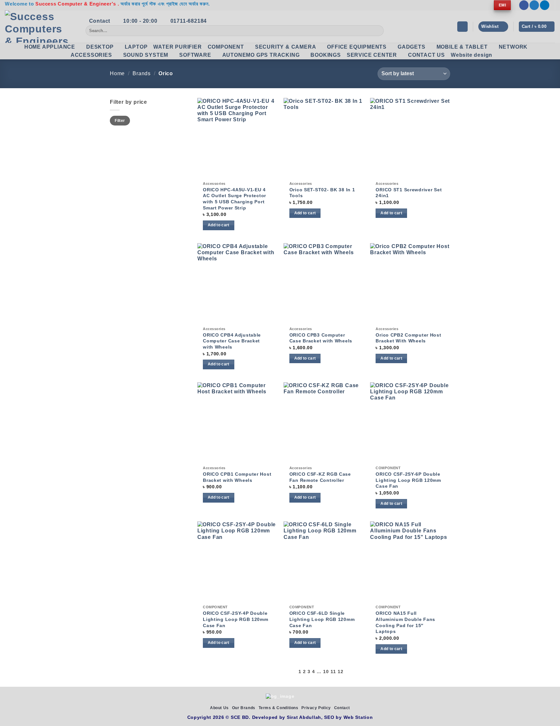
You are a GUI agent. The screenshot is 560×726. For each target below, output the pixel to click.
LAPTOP (136, 47)
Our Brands (243, 708)
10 (326, 671)
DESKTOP (100, 47)
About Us (219, 708)
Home (117, 73)
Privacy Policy (316, 708)
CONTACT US (426, 55)
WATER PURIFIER (177, 47)
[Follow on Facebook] (524, 5)
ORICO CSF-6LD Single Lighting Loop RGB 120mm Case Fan (322, 619)
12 (340, 671)
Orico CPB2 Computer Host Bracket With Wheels (408, 338)
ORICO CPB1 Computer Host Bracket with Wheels (237, 477)
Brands (142, 73)
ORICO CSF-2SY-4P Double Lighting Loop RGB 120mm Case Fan (235, 619)
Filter (120, 120)
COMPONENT (226, 47)
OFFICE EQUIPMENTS (357, 47)
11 (333, 671)
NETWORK (513, 47)
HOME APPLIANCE (49, 47)
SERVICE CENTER (372, 55)
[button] (462, 26)
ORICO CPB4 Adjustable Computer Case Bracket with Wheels (232, 341)
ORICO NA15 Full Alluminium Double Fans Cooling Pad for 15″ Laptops (405, 622)
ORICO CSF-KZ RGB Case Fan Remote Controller (320, 477)
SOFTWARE (195, 55)
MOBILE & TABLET (462, 47)
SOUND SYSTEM (146, 55)
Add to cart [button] (218, 225)
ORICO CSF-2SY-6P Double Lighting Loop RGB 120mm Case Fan (408, 480)
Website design (471, 55)
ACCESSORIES (91, 55)
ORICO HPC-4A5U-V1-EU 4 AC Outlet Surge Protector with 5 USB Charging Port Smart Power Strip (234, 198)
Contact (342, 708)
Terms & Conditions (278, 708)
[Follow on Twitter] (534, 5)
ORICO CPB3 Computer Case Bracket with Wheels (320, 338)
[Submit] (377, 30)
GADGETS (412, 47)
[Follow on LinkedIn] (544, 5)
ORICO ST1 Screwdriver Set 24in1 (409, 192)
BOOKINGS (325, 55)
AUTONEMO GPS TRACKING (261, 55)
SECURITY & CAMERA (285, 47)
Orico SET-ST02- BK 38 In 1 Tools (322, 192)
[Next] (347, 671)
